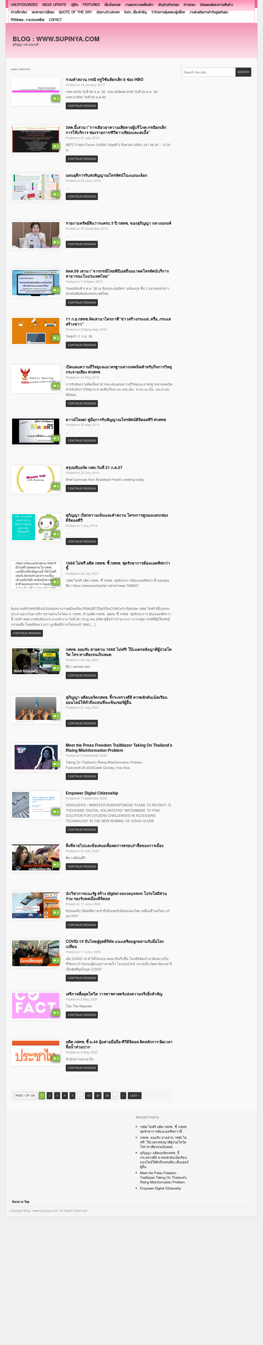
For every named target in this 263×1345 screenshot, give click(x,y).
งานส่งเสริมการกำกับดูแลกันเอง (209, 12)
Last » (134, 1095)
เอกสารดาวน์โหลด (43, 12)
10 (88, 1095)
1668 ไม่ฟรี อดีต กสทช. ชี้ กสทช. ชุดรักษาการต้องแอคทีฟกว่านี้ (118, 565)
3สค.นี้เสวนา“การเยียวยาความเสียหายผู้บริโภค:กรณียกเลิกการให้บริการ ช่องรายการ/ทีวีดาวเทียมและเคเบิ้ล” (116, 129)
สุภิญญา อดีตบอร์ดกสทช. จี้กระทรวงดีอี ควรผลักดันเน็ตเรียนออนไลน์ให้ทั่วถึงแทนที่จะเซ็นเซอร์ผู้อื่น (116, 699)
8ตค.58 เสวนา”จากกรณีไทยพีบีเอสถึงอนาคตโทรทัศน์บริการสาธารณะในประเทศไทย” (117, 273)
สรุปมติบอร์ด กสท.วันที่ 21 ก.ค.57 (94, 467)
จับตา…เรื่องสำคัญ (135, 12)
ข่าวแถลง (189, 5)
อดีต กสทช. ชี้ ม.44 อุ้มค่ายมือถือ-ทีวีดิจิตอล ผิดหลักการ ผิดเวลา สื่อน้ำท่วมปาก (119, 1044)
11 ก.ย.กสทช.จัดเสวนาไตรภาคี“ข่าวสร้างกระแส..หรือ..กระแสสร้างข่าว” (118, 321)
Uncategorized (24, 5)
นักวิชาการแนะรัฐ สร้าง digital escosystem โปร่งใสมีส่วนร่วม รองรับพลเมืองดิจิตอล (116, 896)
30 (107, 1095)
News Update (54, 5)
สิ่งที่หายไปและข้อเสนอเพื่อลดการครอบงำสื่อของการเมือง (115, 845)
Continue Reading (82, 106)
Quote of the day (75, 12)
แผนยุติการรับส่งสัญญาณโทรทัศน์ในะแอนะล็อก (106, 175)
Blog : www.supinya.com (56, 38)
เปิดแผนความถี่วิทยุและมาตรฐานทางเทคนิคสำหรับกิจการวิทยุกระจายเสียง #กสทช (119, 369)
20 (97, 1095)
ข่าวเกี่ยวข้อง (19, 12)
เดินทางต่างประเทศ (108, 12)
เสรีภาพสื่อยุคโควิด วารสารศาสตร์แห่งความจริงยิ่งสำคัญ (114, 994)
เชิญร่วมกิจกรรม (168, 5)
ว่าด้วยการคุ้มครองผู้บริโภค (168, 12)
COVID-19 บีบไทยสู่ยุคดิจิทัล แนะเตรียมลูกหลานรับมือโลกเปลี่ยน (115, 944)
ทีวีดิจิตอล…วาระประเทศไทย (27, 20)
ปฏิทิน (74, 5)
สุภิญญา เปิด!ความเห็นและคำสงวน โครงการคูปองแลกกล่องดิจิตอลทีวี (117, 517)
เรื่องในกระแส (112, 5)
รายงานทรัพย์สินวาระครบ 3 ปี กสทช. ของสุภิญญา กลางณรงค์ (118, 223)
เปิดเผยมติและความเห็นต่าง (216, 5)
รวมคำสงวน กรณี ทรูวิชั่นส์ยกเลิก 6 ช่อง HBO (104, 79)
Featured (91, 5)
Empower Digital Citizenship (92, 793)
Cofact (55, 20)
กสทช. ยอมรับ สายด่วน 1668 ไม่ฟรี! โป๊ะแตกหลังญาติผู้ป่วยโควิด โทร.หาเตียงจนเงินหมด (119, 652)
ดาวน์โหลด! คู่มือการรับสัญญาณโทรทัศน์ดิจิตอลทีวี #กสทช (116, 419)
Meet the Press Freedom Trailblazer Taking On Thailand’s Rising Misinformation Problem (119, 747)
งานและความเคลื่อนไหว (139, 5)
